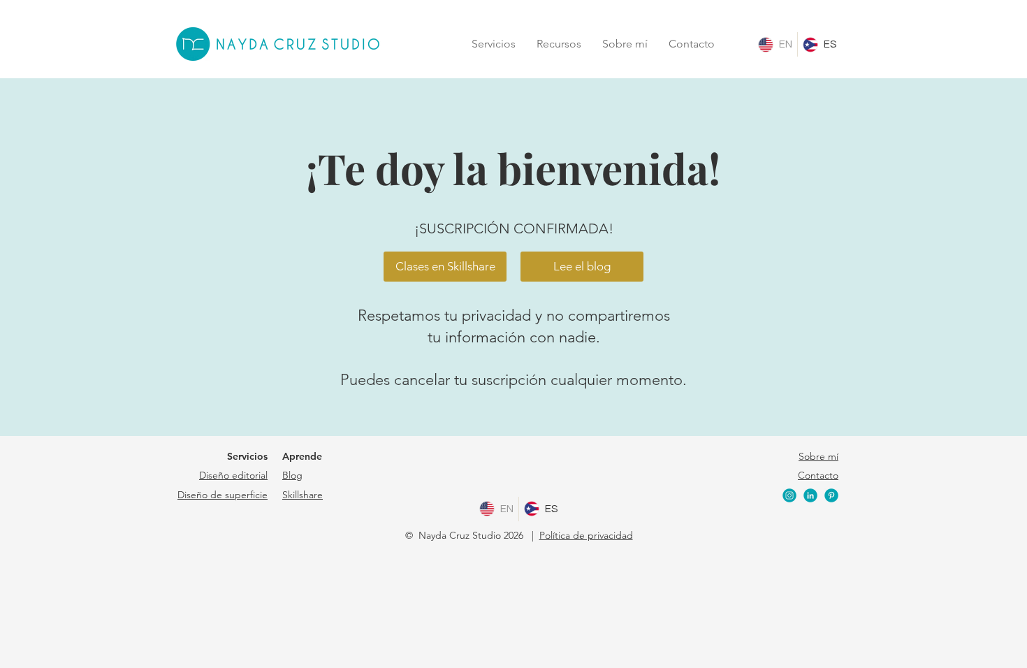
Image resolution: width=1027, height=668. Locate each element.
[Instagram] (789, 495)
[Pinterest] (831, 495)
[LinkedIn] (810, 495)
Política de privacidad (586, 535)
